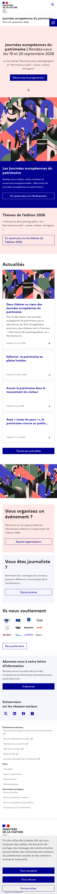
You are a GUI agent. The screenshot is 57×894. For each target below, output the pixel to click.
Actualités (8, 769)
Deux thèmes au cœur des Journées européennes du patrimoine (24, 308)
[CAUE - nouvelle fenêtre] (39, 620)
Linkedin (14, 713)
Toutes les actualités (28, 451)
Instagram (32, 713)
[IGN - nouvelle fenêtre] (7, 628)
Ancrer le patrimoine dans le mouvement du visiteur (25, 390)
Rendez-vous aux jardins (14, 743)
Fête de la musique (11, 748)
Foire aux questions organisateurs (18, 802)
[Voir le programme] (53, 22)
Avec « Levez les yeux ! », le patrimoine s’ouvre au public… (27, 421)
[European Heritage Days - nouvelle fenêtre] (29, 620)
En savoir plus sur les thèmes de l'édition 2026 (24, 240)
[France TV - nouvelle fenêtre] (39, 635)
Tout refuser (28, 879)
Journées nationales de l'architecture (20, 759)
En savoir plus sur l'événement (28, 196)
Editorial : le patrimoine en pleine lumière (24, 359)
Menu (52, 4)
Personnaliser (28, 888)
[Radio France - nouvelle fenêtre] (29, 635)
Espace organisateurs (28, 542)
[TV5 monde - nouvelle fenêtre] (18, 635)
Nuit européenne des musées (16, 738)
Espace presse (28, 592)
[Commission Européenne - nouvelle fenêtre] (7, 620)
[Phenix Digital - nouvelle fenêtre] (18, 628)
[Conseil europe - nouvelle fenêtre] (18, 620)
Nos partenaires (14, 646)
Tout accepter (28, 871)
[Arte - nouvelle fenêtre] (39, 628)
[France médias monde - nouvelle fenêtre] (7, 635)
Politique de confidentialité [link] (14, 892)
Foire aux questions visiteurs (16, 797)
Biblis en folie (9, 754)
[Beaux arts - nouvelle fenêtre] (29, 628)
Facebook (23, 713)
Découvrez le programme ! (29, 77)
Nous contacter (10, 792)
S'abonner (28, 686)
